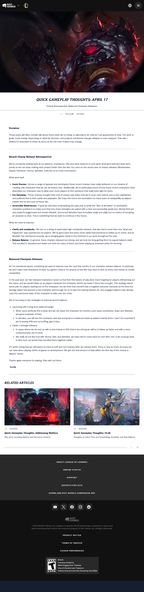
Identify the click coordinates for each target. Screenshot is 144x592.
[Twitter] (63, 507)
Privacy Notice (72, 535)
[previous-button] (131, 447)
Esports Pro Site (72, 485)
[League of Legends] (26, 5)
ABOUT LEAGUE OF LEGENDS (72, 462)
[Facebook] (72, 507)
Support (72, 477)
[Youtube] (55, 507)
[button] (61, 114)
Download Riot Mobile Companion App (72, 493)
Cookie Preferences (72, 551)
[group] (72, 415)
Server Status (72, 470)
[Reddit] (89, 507)
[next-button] (137, 447)
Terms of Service (72, 543)
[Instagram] (80, 507)
